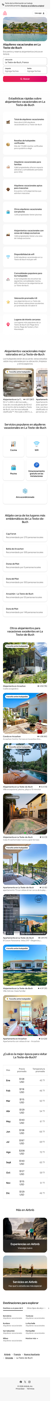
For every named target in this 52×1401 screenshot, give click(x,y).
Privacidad (20, 1389)
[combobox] (25, 62)
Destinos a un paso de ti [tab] (13, 1308)
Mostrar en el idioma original (32, 6)
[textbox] (14, 71)
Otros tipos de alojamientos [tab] (38, 1308)
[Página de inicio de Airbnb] (5, 13)
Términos (30, 1389)
